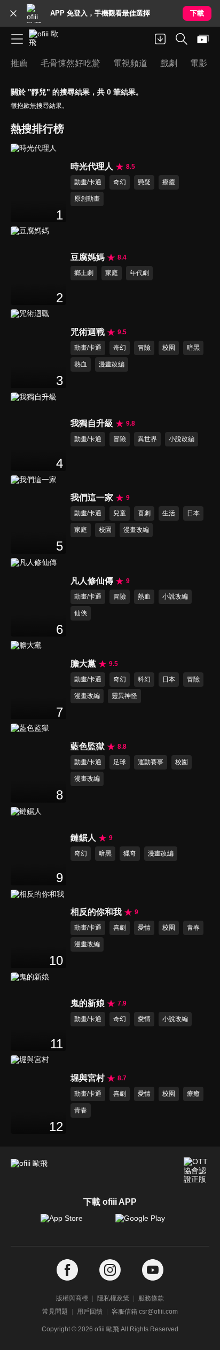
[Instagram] (110, 1270)
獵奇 (129, 853)
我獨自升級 (91, 423)
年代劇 (139, 273)
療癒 (168, 182)
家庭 (111, 273)
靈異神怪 (124, 696)
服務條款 (151, 1298)
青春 (193, 927)
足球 (119, 762)
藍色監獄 (87, 746)
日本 (193, 513)
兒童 (119, 513)
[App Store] (73, 1223)
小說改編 (181, 439)
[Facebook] (67, 1270)
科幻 (144, 679)
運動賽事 (150, 762)
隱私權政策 (113, 1298)
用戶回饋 (90, 1311)
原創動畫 (87, 198)
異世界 (147, 439)
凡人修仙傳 (91, 580)
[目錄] (17, 39)
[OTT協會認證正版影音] (196, 1170)
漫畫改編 (111, 364)
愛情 (144, 927)
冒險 (144, 347)
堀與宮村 (87, 1077)
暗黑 (193, 347)
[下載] (160, 39)
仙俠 (80, 613)
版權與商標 (72, 1298)
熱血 (80, 364)
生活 (168, 513)
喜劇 (144, 513)
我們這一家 (91, 497)
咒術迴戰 (87, 331)
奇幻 (119, 182)
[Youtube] (152, 1270)
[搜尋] (181, 39)
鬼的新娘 (87, 1003)
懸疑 (144, 182)
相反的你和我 (96, 911)
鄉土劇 (83, 273)
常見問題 (55, 1311)
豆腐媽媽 (87, 257)
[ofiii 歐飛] (47, 39)
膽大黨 (83, 663)
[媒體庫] (203, 39)
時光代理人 (91, 166)
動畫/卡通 (87, 182)
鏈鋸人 (83, 837)
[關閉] (13, 13)
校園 (168, 347)
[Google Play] (147, 1223)
